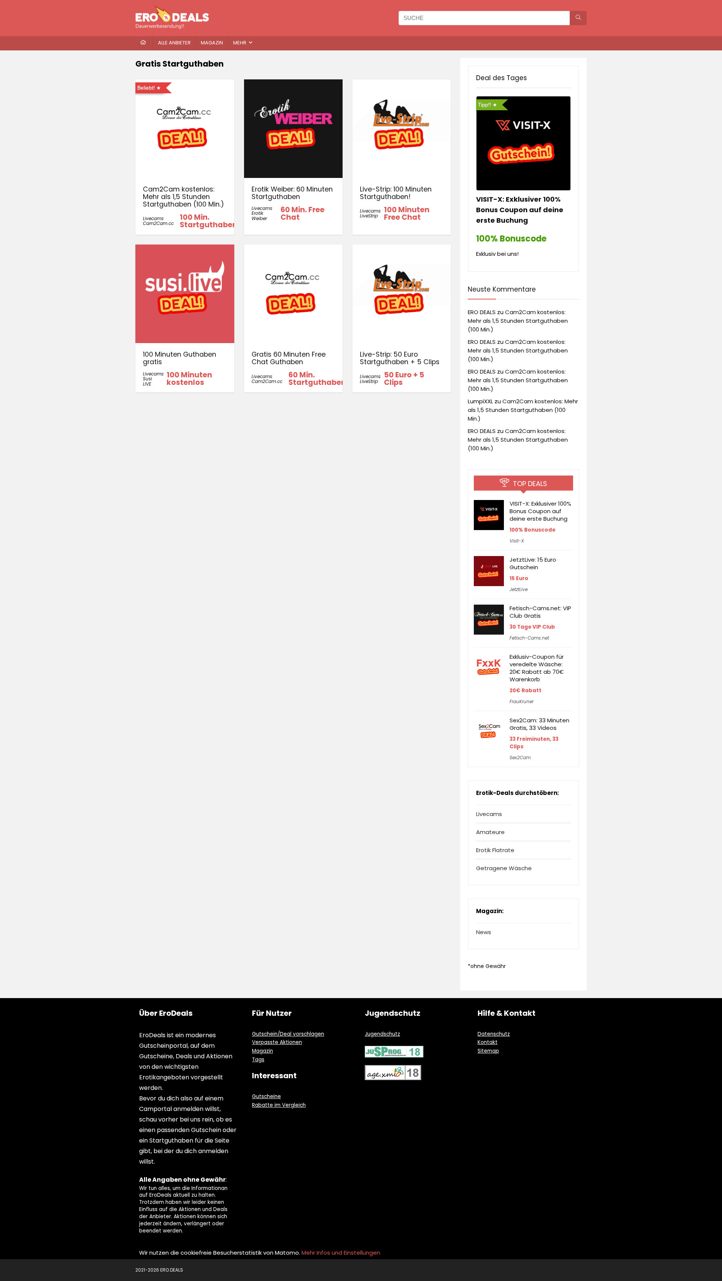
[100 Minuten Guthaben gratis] (184, 249)
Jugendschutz (382, 1034)
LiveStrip (369, 216)
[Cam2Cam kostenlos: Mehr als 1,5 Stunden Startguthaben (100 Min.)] (184, 84)
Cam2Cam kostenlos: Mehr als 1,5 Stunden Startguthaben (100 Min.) (183, 197)
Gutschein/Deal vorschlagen (288, 1034)
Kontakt (488, 1042)
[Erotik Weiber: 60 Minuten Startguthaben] (293, 84)
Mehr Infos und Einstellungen (341, 1253)
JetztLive (519, 589)
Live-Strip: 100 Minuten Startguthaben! (396, 193)
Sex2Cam (520, 757)
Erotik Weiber (259, 216)
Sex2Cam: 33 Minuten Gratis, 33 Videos (539, 724)
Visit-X (517, 541)
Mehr (239, 42)
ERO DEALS (482, 312)
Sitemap (488, 1051)
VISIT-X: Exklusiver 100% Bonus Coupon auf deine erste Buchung (519, 210)
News (483, 932)
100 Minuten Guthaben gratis (179, 358)
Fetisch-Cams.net (529, 638)
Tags (258, 1059)
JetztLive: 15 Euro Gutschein (533, 563)
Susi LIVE (147, 381)
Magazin (212, 42)
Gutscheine (266, 1096)
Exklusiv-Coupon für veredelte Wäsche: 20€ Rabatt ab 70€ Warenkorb (537, 668)
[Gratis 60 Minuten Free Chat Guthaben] (293, 249)
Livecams (153, 218)
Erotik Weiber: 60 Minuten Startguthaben (292, 193)
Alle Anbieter (174, 42)
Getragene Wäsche (504, 868)
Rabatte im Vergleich (279, 1105)
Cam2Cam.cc (158, 223)
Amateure (490, 832)
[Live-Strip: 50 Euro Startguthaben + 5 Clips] (401, 249)
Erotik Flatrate (495, 850)
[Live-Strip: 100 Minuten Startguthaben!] (401, 84)
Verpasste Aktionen (277, 1042)
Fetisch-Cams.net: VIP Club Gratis (540, 612)
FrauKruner (522, 701)
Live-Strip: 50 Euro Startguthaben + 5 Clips (400, 358)
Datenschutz (494, 1034)
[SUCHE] (578, 18)
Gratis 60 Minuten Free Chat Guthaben (289, 358)
